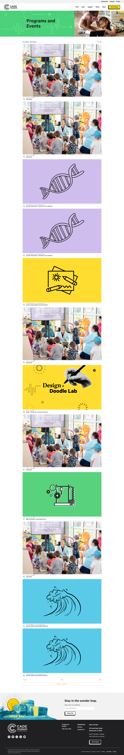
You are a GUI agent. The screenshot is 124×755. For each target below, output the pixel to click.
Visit (76, 7)
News (104, 7)
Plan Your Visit (66, 729)
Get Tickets (114, 7)
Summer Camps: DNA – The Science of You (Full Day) (39, 255)
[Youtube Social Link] (24, 737)
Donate (118, 1)
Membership (104, 1)
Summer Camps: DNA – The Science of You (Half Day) (39, 206)
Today (62, 679)
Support (90, 7)
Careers (80, 727)
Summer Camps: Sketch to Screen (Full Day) (37, 305)
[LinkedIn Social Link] (20, 737)
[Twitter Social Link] (13, 737)
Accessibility (109, 751)
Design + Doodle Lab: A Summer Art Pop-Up (37, 412)
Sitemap (114, 751)
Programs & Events (65, 725)
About (97, 7)
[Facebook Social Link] (9, 737)
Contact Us (81, 729)
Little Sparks (29, 99)
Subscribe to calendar (61, 684)
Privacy (103, 751)
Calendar (112, 1)
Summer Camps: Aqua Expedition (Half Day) (37, 626)
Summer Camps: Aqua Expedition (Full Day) (37, 675)
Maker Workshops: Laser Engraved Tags (36, 519)
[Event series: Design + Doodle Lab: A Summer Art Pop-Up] (33, 410)
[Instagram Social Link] (17, 737)
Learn (83, 7)
